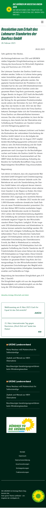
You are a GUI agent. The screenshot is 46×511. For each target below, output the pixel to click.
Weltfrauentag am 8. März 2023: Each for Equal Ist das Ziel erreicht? (23, 310)
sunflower (17, 496)
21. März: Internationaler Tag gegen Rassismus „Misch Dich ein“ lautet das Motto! (23, 327)
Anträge (11, 295)
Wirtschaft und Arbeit (21, 295)
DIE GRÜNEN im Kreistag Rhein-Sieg (28, 5)
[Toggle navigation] (42, 22)
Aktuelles (4, 295)
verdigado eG (14, 498)
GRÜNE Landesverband (19, 344)
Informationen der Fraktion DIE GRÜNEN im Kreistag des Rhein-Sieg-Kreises (29, 12)
